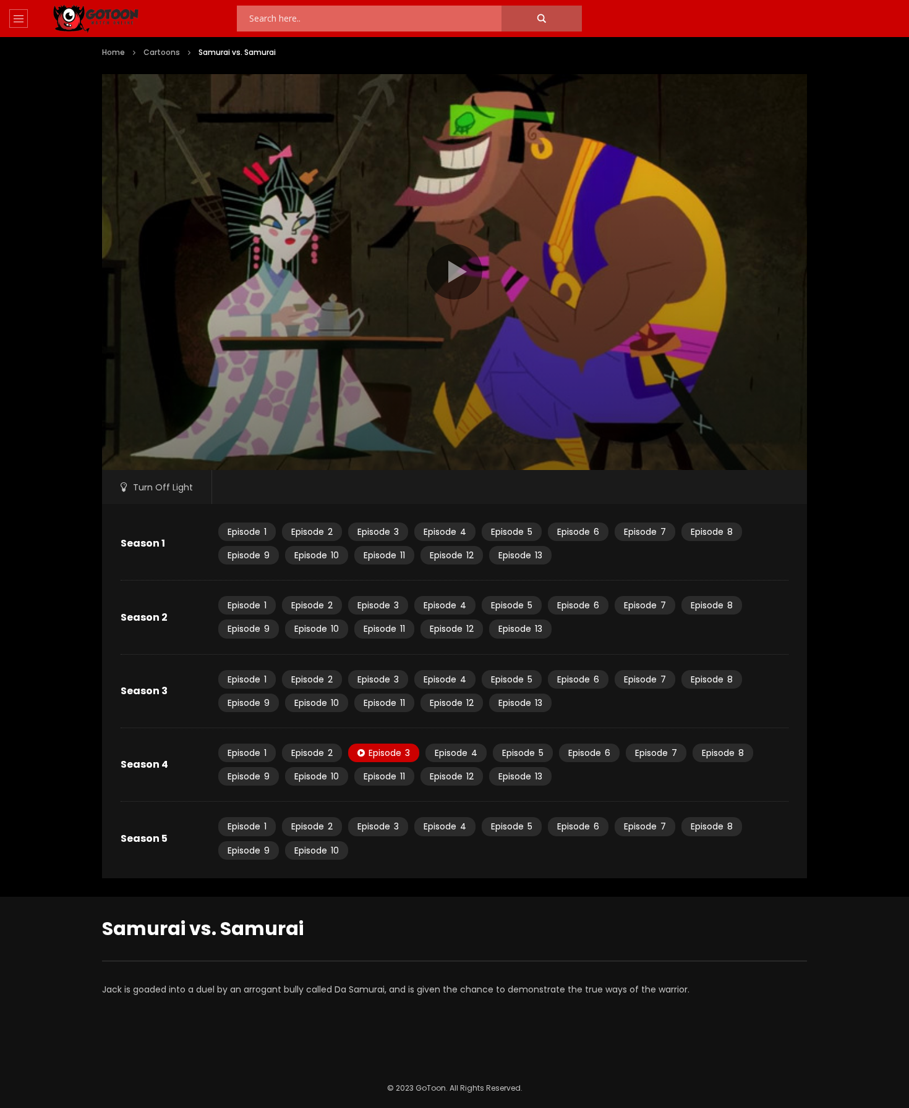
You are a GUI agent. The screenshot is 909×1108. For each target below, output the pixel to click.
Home (113, 52)
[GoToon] (95, 19)
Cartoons (161, 52)
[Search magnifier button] (541, 18)
